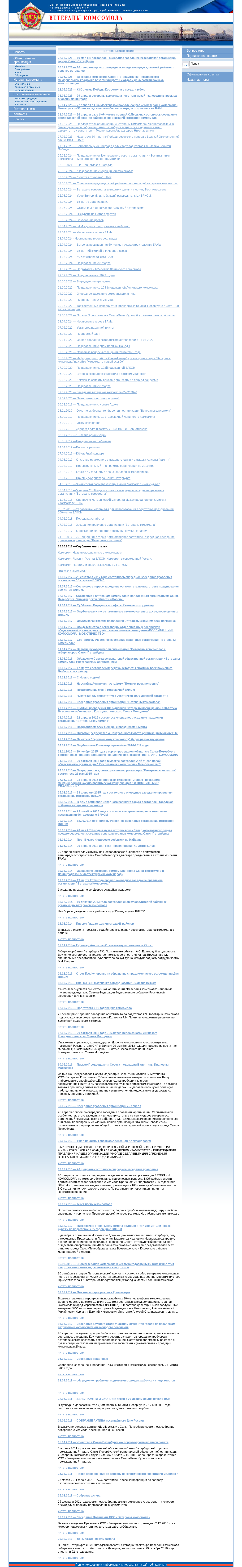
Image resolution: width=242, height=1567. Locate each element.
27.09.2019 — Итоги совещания (79, 423)
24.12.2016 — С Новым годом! (79, 677)
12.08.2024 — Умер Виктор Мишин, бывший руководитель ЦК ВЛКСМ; (104, 195)
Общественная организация (24, 60)
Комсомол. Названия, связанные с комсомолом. (90, 552)
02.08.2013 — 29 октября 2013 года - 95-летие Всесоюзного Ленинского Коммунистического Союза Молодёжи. (107, 1034)
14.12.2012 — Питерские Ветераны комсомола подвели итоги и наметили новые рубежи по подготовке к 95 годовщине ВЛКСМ (114, 1227)
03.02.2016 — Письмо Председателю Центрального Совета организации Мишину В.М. (118, 733)
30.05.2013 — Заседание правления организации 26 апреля (99, 1106)
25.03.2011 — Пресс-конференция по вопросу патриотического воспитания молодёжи (118, 1474)
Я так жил (20, 104)
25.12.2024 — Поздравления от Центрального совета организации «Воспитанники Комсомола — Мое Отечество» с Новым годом (114, 157)
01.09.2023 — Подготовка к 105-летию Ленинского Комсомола (99, 269)
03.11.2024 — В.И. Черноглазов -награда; (85, 165)
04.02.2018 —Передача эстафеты (81, 518)
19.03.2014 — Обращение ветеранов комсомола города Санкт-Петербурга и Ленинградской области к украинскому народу (111, 872)
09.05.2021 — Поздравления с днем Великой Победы (94, 346)
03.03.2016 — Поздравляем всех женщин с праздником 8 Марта (102, 727)
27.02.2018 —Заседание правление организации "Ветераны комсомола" (107, 524)
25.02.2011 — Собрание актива (79, 1495)
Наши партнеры (198, 79)
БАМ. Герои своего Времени (31, 101)
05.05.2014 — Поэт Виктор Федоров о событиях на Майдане (100, 839)
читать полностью (71, 864)
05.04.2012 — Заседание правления (83, 1358)
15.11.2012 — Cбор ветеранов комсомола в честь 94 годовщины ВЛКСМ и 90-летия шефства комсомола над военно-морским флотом (116, 1265)
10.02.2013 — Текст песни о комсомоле (85, 1204)
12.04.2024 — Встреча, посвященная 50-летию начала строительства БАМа (109, 244)
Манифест (20, 66)
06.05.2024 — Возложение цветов (81, 220)
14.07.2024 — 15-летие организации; (83, 201)
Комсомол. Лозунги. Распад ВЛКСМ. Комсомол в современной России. (105, 558)
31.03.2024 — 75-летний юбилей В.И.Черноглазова (92, 250)
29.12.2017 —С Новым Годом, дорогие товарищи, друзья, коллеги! (102, 531)
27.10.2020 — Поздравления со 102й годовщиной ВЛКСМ (96, 367)
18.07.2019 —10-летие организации (82, 435)
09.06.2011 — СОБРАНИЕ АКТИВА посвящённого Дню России (101, 1420)
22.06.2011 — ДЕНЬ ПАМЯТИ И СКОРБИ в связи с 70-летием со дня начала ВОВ (114, 1399)
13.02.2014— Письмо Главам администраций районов (96, 923)
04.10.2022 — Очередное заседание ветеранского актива (96, 293)
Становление (22, 84)
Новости (19, 52)
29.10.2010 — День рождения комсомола (86, 1539)
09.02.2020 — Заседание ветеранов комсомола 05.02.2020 (97, 392)
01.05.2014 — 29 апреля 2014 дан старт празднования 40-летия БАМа (107, 846)
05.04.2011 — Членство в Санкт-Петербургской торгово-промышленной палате (113, 1442)
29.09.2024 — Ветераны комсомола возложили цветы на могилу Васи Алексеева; (112, 189)
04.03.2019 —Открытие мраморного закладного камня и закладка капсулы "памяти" (114, 459)
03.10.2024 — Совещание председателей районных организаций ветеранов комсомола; (117, 183)
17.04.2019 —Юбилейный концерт (81, 453)
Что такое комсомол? (72, 571)
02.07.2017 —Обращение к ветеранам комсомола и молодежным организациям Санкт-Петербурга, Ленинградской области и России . (118, 597)
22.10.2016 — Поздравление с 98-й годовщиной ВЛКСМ (96, 689)
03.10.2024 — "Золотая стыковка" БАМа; (85, 177)
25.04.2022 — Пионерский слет (79, 333)
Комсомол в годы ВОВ (27, 87)
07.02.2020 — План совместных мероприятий (89, 398)
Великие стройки (24, 90)
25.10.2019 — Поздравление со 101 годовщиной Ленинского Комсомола (106, 416)
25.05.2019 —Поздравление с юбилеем (84, 441)
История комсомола (27, 79)
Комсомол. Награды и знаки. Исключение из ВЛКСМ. (93, 564)
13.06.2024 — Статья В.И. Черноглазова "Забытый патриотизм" (101, 208)
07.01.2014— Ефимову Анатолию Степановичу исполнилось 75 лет (105, 945)
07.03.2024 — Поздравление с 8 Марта (84, 263)
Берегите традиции (26, 98)
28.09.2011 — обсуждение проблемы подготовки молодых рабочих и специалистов (116, 1380)
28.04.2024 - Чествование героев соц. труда (87, 238)
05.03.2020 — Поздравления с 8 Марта (84, 386)
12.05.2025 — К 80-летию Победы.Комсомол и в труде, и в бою (101, 89)
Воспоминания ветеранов (31, 94)
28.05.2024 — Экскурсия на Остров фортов (87, 214)
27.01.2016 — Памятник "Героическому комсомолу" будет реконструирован (111, 739)
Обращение (21, 75)
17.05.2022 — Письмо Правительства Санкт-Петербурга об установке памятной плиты (116, 315)
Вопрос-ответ (196, 50)
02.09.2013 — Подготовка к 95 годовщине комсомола (95, 1008)
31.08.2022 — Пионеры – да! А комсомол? (86, 300)
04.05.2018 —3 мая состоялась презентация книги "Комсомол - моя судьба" (109, 484)
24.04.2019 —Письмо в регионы (79, 447)
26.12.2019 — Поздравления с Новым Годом (88, 404)
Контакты (20, 114)
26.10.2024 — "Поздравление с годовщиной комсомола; (95, 171)
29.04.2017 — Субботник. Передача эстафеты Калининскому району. (106, 605)
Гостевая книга (24, 109)
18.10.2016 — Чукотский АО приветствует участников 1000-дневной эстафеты (113, 696)
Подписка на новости (202, 56)
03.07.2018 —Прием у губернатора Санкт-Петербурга (94, 478)
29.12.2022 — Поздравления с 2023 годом (86, 275)
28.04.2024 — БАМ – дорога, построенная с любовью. (94, 226)
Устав (18, 72)
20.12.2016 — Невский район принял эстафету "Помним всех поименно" (109, 683)
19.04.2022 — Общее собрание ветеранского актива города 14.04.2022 (106, 340)
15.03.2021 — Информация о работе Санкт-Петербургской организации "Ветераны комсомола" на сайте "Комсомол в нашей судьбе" (114, 360)
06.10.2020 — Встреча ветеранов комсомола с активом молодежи (102, 374)
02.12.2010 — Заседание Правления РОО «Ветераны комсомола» (104, 1517)
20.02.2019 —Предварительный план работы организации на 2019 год (106, 465)
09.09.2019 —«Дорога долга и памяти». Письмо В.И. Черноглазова (102, 429)
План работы (22, 69)
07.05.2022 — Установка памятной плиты (86, 327)
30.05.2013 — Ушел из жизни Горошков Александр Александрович (104, 1141)
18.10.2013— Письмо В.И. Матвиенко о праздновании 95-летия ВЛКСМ (107, 983)
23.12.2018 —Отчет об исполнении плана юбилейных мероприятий (103, 472)
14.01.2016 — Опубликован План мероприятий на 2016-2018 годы (103, 745)
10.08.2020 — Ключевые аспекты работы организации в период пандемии (108, 380)
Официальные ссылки (203, 74)
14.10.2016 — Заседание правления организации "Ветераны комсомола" (109, 702)
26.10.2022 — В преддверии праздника (84, 281)
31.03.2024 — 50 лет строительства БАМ (85, 257)
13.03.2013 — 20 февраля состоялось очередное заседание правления (108, 1169)
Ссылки (18, 119)
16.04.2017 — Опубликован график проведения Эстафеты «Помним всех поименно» (117, 621)
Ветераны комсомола (121, 22)
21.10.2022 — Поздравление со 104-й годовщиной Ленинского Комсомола (108, 287)
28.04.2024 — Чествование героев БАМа (85, 232)
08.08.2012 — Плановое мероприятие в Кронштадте (94, 1292)
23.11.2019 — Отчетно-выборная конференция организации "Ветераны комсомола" (114, 410)
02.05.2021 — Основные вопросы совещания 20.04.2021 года (99, 352)
